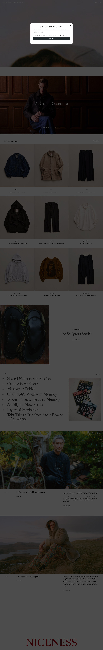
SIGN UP (51, 38)
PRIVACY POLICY (64, 35)
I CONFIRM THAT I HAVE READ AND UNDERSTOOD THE (51, 35)
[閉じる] (51, 325)
